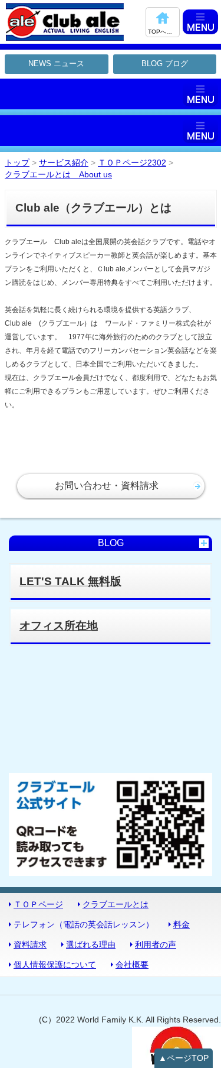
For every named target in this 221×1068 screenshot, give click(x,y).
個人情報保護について (55, 964)
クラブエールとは (116, 904)
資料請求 (30, 944)
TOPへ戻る (163, 31)
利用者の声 (155, 944)
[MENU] (200, 21)
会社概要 (132, 964)
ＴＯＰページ (38, 904)
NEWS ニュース (56, 63)
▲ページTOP (184, 1058)
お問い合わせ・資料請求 (107, 486)
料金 (181, 924)
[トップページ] (74, 22)
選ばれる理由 (91, 944)
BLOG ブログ (164, 63)
